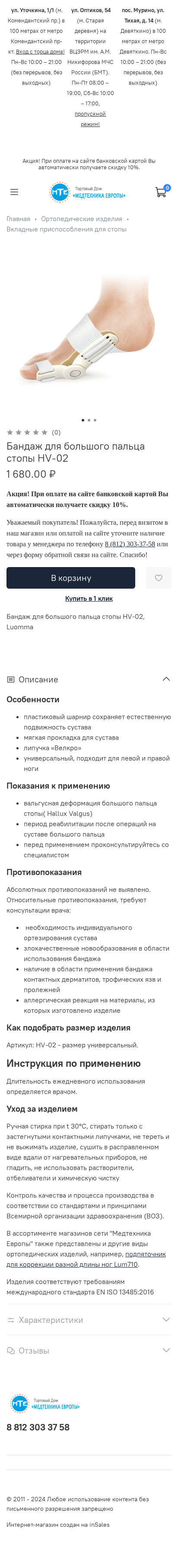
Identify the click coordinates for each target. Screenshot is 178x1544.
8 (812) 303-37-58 (130, 544)
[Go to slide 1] (83, 420)
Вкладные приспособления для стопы (66, 229)
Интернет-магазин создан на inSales (58, 1524)
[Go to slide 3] (95, 420)
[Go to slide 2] (89, 420)
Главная (18, 218)
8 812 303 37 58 (38, 1427)
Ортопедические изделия (81, 218)
